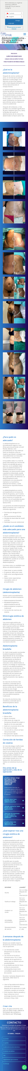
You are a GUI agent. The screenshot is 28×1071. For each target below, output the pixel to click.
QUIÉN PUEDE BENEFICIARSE (14, 56)
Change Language (14, 22)
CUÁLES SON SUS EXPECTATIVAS (14, 59)
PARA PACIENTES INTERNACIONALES (14, 62)
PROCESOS (14, 53)
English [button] (11, 16)
